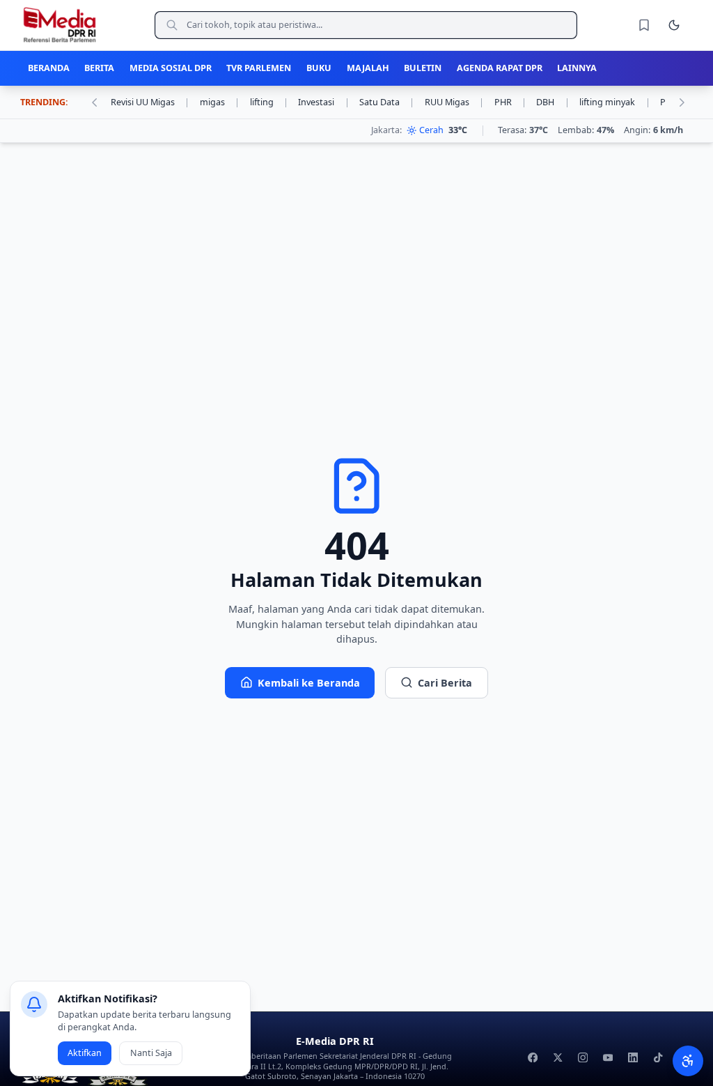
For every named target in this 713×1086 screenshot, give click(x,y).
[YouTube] (607, 1058)
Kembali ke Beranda (309, 682)
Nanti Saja (151, 1053)
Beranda (49, 68)
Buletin (422, 68)
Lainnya (577, 68)
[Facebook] (533, 1058)
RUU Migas (454, 102)
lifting (269, 102)
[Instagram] (582, 1058)
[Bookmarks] (644, 25)
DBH (552, 102)
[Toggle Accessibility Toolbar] (688, 1061)
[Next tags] (682, 102)
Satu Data (386, 102)
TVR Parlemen (258, 68)
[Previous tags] (94, 102)
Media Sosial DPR (171, 68)
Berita (99, 68)
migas (220, 102)
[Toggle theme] (674, 25)
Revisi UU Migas (150, 102)
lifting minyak (614, 102)
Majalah (368, 68)
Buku (318, 68)
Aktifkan (85, 1053)
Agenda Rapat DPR (499, 68)
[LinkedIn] (632, 1058)
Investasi (323, 102)
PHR (510, 102)
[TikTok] (658, 1058)
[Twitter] (557, 1058)
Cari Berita (445, 682)
